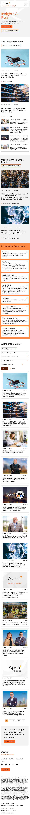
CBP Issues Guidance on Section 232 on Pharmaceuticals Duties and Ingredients (14, 75)
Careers (11, 759)
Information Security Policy (8, 810)
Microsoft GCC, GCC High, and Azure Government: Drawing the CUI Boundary (14, 110)
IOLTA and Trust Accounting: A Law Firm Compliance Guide (19, 122)
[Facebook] (9, 764)
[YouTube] (17, 764)
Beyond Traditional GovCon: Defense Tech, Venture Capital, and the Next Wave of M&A (13, 232)
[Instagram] (6, 764)
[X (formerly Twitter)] (13, 764)
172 (19, 720)
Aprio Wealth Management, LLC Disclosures (12, 805)
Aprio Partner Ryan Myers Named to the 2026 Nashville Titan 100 (18, 148)
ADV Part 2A (4, 808)
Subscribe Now (7, 26)
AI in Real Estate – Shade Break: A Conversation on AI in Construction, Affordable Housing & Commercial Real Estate (14, 196)
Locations (4, 759)
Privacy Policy (5, 803)
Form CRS (12, 808)
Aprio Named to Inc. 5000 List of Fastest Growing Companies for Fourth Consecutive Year (19, 140)
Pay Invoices (19, 759)
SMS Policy (14, 803)
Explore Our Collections (10, 30)
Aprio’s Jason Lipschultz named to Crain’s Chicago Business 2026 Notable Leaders (19, 131)
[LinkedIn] (2, 764)
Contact (3, 761)
